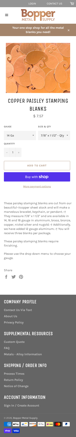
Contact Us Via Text (18, 310)
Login (32, 3)
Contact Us (54, 3)
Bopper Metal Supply (25, 417)
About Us (10, 316)
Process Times (14, 373)
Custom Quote (14, 342)
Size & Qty (44, 126)
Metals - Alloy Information (23, 354)
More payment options (37, 186)
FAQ (7, 348)
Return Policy (13, 380)
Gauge (7, 126)
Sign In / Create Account (21, 405)
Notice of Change (16, 386)
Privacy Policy (14, 322)
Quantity (9, 143)
